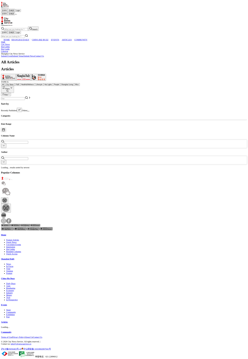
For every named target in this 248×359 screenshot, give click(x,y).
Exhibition (10, 314)
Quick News (11, 242)
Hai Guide (5, 49)
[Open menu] (16, 14)
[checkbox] (19, 110)
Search (34, 29)
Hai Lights (5, 47)
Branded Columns (13, 251)
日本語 (11, 11)
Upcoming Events (13, 245)
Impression (10, 247)
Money (9, 295)
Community (11, 312)
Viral (8, 269)
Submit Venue (18, 56)
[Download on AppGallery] (16, 226)
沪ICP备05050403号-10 (11, 349)
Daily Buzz (11, 283)
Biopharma (10, 288)
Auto (8, 286)
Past (8, 317)
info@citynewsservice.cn (21, 344)
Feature (9, 273)
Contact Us (39, 56)
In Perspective (12, 300)
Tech (8, 297)
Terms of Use (6, 337)
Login (18, 11)
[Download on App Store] (6, 226)
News (8, 264)
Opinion (9, 271)
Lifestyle (4, 51)
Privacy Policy (18, 337)
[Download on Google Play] (25, 226)
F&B (3, 42)
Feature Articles (12, 240)
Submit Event (6, 56)
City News (5, 44)
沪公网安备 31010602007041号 (37, 349)
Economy (10, 290)
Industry (9, 293)
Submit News (29, 56)
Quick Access (11, 254)
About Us (29, 337)
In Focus (9, 266)
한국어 (4, 11)
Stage (8, 310)
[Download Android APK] (35, 226)
